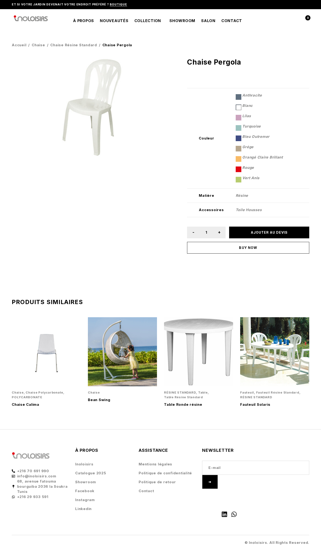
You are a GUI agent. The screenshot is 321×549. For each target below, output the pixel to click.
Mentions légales (155, 464)
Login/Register (295, 21)
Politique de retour (157, 482)
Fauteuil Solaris (255, 404)
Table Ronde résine (183, 404)
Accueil (19, 45)
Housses (254, 210)
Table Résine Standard (183, 397)
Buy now (248, 248)
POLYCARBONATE (27, 397)
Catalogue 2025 (90, 473)
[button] (167, 66)
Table (203, 392)
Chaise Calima (25, 404)
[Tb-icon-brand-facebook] (205, 514)
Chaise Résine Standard (73, 45)
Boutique (118, 4)
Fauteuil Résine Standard (277, 392)
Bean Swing (99, 400)
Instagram (85, 500)
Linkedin (83, 508)
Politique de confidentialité (165, 473)
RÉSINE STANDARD (180, 392)
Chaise (38, 45)
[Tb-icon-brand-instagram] (215, 514)
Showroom (85, 482)
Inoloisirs (84, 464)
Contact (146, 491)
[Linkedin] (224, 514)
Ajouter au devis (269, 232)
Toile (240, 210)
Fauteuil (247, 392)
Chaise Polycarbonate (44, 392)
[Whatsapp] (234, 514)
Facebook (84, 491)
